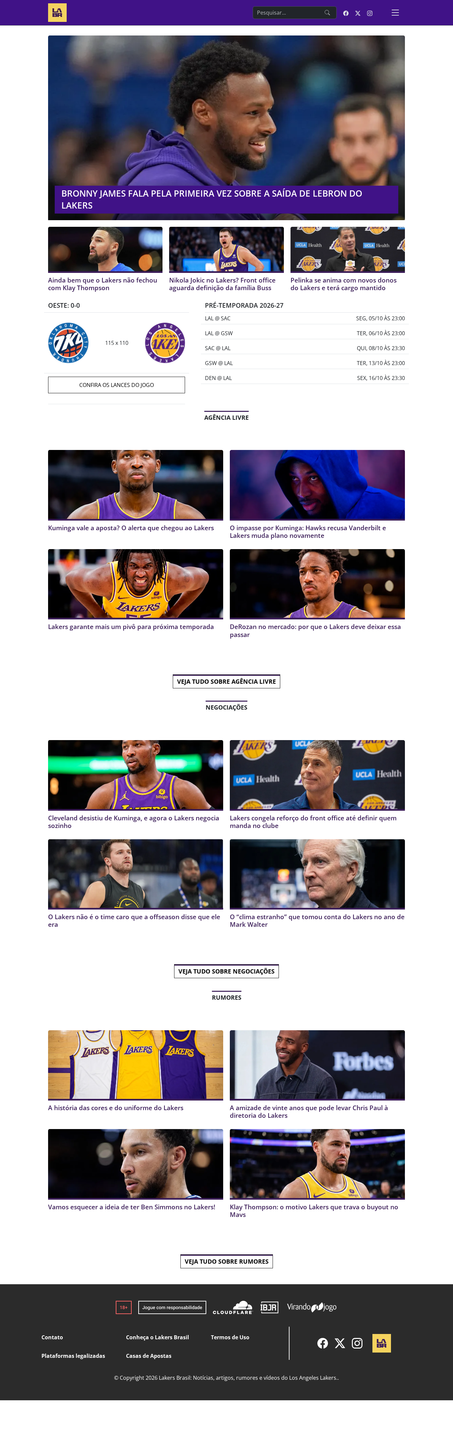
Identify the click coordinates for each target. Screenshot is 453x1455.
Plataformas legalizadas (73, 1356)
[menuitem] (322, 1343)
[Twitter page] (357, 13)
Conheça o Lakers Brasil (157, 1337)
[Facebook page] (346, 13)
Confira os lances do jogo (116, 385)
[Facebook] (322, 1343)
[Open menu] (395, 12)
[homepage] (57, 12)
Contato (52, 1337)
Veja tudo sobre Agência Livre (226, 681)
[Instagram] (357, 1343)
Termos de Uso (230, 1337)
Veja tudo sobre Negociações (226, 971)
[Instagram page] (369, 13)
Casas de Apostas (148, 1356)
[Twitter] (340, 1343)
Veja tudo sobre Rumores (227, 1261)
